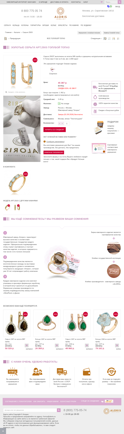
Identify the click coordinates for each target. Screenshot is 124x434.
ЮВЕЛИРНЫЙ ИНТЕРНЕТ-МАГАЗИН (21, 2)
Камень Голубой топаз (112, 33)
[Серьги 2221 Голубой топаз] (118, 38)
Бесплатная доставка (93, 16)
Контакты (76, 2)
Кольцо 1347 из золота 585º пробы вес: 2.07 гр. (45, 341)
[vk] (102, 401)
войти (76, 95)
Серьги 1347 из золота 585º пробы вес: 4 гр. (15, 341)
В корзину (27, 346)
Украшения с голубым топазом (89, 33)
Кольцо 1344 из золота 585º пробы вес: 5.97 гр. (105, 341)
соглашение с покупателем (18, 401)
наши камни (52, 401)
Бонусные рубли (68, 401)
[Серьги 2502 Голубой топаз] (105, 38)
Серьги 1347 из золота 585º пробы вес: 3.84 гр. (75, 341)
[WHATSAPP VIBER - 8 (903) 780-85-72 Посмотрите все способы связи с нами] (109, 6)
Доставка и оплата (59, 2)
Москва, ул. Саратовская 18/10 (98, 10)
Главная (8, 32)
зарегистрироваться (62, 95)
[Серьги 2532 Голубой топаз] (5, 38)
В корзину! (57, 346)
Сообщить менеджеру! (55, 142)
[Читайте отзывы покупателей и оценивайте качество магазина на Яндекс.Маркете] (109, 401)
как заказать (39, 401)
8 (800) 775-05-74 (75, 410)
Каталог (17, 32)
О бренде (43, 2)
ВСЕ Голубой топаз (56, 38)
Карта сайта (8, 414)
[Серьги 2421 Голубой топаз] (114, 38)
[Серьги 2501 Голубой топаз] (109, 38)
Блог (86, 2)
